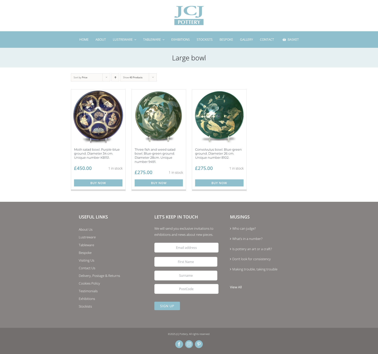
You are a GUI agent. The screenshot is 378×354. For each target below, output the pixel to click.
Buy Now (98, 183)
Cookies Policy (89, 283)
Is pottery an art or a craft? (252, 249)
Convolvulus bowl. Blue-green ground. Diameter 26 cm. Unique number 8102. (218, 154)
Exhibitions (87, 298)
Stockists (85, 306)
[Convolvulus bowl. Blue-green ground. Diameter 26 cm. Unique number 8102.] (219, 116)
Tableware (86, 245)
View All (236, 287)
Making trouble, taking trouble (254, 269)
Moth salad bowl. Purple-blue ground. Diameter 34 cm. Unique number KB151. (97, 154)
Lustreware (87, 237)
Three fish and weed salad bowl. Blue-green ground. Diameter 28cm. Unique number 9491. (155, 156)
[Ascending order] (115, 77)
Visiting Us (86, 260)
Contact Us (87, 268)
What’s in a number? (247, 238)
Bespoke (85, 252)
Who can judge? (244, 228)
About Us (86, 229)
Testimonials (88, 291)
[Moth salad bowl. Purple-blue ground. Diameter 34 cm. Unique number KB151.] (98, 116)
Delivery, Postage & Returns (99, 275)
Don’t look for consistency (251, 259)
